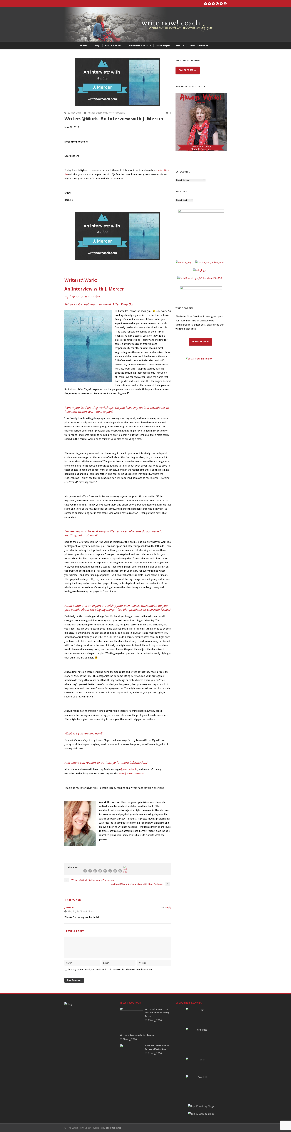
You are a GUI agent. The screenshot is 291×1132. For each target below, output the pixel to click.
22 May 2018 (75, 112)
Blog (97, 45)
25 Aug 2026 (155, 1020)
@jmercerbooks (128, 769)
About (178, 45)
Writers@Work (117, 112)
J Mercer (69, 907)
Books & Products (113, 45)
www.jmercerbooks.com (132, 773)
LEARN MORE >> (200, 341)
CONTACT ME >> (188, 70)
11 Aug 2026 (155, 1053)
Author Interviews (97, 112)
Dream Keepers (163, 45)
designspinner (113, 1127)
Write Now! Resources (138, 45)
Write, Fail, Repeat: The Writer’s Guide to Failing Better (157, 1012)
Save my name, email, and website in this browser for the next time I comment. (110, 969)
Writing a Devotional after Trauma (137, 1035)
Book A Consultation (198, 45)
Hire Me (83, 45)
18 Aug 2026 (130, 1039)
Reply (168, 907)
